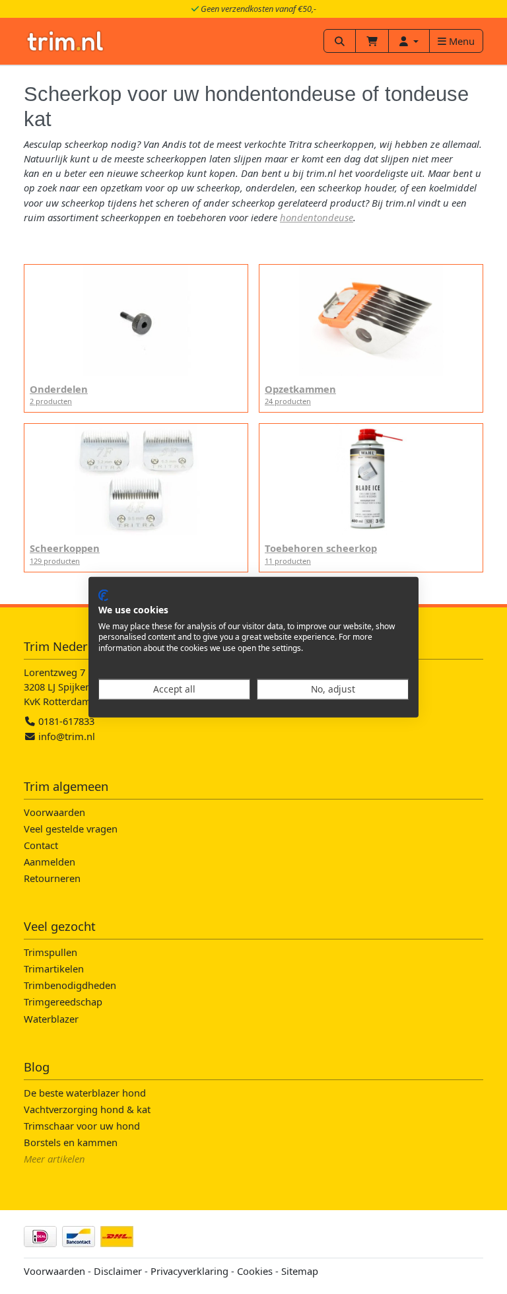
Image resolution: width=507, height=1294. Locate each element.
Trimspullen (50, 952)
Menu (460, 41)
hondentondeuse (316, 217)
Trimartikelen (54, 968)
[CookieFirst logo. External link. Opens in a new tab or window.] (103, 595)
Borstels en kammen (71, 1142)
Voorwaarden (54, 812)
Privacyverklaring (189, 1270)
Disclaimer (118, 1270)
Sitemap (299, 1270)
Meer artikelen (54, 1158)
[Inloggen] (409, 41)
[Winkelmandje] (372, 41)
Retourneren (52, 878)
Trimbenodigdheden (70, 985)
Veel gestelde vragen (71, 828)
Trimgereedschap (63, 1001)
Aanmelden (49, 861)
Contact (41, 845)
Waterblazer (51, 1018)
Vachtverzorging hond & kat (87, 1109)
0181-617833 (65, 721)
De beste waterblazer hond (85, 1092)
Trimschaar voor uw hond (82, 1125)
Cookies (255, 1270)
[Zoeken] (339, 41)
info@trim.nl (66, 736)
